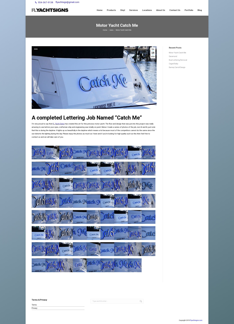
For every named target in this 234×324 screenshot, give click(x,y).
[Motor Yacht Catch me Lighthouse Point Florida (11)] (148, 185)
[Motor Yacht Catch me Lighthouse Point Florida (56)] (93, 152)
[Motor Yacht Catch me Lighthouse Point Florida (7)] (107, 169)
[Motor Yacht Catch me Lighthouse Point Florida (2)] (135, 152)
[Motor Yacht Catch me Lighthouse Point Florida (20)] (80, 152)
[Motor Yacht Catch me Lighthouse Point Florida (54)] (93, 217)
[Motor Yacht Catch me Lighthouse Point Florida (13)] (80, 201)
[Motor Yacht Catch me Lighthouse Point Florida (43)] (52, 185)
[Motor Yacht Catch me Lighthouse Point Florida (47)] (80, 265)
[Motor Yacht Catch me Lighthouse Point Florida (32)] (148, 201)
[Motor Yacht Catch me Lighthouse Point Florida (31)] (107, 233)
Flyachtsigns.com (196, 320)
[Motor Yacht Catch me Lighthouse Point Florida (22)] (121, 233)
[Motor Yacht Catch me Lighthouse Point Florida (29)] (80, 249)
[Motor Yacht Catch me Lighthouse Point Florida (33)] (52, 217)
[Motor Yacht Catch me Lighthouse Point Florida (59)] (38, 249)
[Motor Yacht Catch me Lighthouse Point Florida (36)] (148, 169)
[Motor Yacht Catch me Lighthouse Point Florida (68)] (38, 152)
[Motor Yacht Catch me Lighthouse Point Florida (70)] (93, 185)
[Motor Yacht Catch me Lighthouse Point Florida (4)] (66, 249)
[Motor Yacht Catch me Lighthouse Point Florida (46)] (52, 201)
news (36, 49)
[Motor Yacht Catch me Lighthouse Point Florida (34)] (52, 152)
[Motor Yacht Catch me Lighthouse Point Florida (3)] (107, 201)
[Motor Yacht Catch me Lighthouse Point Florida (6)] (93, 169)
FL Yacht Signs (58, 124)
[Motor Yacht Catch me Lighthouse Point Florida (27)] (135, 265)
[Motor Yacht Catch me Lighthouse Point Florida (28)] (66, 201)
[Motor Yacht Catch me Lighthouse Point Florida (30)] (135, 217)
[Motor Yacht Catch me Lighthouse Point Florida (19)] (80, 217)
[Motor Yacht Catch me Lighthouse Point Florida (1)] (93, 249)
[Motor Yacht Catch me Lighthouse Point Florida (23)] (93, 265)
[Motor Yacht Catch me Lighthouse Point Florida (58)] (135, 233)
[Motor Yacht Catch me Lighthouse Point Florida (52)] (66, 217)
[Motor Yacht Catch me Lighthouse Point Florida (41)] (121, 185)
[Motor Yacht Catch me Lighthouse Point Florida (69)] (80, 185)
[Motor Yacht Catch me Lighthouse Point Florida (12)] (148, 233)
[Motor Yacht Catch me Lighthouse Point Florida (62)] (121, 152)
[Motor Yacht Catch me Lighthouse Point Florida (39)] (66, 265)
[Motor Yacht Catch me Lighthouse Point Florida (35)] (52, 249)
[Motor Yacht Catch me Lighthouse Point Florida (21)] (38, 265)
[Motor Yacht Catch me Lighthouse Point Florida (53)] (66, 233)
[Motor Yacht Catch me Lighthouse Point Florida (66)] (148, 152)
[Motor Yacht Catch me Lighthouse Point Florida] (121, 217)
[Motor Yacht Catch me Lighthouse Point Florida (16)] (80, 233)
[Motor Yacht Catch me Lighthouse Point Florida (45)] (135, 169)
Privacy (34, 308)
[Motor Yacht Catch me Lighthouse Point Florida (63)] (38, 185)
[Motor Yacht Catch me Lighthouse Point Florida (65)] (52, 265)
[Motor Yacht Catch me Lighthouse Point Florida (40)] (135, 249)
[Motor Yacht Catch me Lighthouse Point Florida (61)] (107, 152)
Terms (34, 305)
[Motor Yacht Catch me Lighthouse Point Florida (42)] (121, 169)
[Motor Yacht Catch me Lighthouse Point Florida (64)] (107, 265)
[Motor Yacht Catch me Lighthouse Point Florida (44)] (52, 233)
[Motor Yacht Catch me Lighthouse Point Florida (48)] (38, 217)
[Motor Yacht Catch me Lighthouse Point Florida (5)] (66, 185)
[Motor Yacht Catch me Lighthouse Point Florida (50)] (38, 201)
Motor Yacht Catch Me (177, 53)
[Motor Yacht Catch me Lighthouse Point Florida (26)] (66, 169)
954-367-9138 (45, 2)
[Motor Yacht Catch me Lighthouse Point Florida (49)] (148, 249)
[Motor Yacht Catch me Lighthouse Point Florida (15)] (148, 217)
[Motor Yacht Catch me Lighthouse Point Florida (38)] (66, 152)
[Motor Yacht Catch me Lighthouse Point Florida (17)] (93, 201)
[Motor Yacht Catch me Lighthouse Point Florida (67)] (107, 185)
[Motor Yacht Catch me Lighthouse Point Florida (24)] (107, 217)
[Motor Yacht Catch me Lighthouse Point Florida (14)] (107, 249)
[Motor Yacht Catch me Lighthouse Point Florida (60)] (121, 201)
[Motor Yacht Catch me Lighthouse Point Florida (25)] (121, 265)
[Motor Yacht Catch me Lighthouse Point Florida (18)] (38, 169)
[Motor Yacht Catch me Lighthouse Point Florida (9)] (38, 233)
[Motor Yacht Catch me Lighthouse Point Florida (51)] (135, 185)
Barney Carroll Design (177, 67)
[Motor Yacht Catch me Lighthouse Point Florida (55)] (121, 249)
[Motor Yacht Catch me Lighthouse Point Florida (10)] (93, 233)
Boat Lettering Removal (178, 60)
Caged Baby (173, 64)
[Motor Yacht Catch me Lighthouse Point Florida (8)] (135, 201)
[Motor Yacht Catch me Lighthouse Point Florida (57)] (80, 169)
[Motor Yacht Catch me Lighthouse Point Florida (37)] (52, 169)
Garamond (173, 56)
